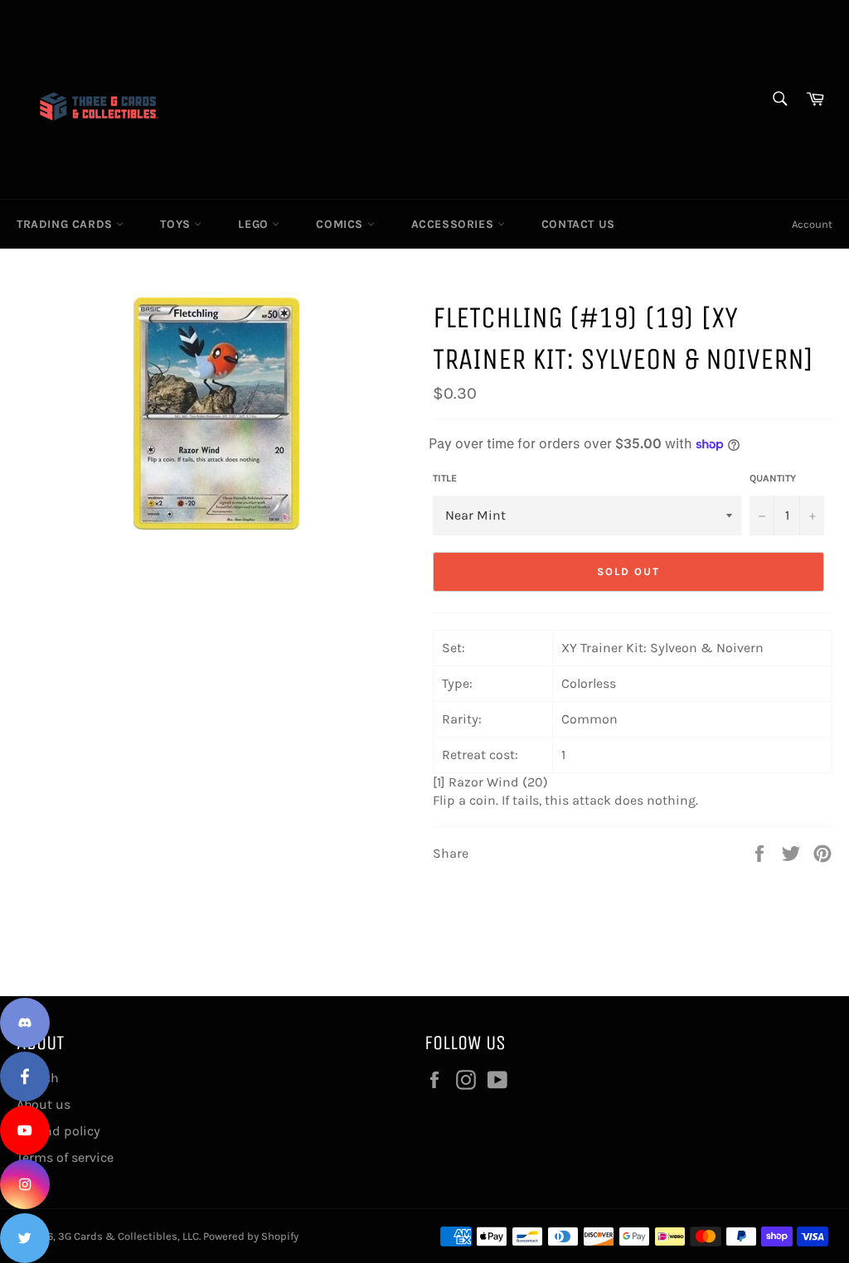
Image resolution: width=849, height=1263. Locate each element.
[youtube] (25, 1130)
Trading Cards (66, 224)
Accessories (454, 224)
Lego (255, 224)
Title (445, 478)
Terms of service (65, 1157)
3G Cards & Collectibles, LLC (128, 1236)
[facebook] (25, 1076)
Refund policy (58, 1131)
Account (812, 224)
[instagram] (25, 1184)
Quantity (773, 478)
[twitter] (25, 1238)
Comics (341, 224)
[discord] (25, 1023)
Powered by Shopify (250, 1236)
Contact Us (578, 224)
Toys (177, 224)
